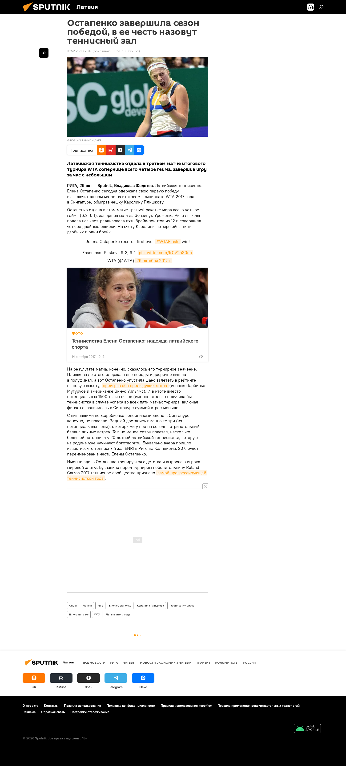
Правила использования (82, 705)
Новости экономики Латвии (166, 662)
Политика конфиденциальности (131, 705)
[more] (201, 356)
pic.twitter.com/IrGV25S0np (165, 252)
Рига (100, 605)
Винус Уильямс (79, 614)
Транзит (203, 662)
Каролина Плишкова (150, 605)
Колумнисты (226, 662)
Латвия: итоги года (118, 614)
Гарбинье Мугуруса (181, 605)
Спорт (73, 605)
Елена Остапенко (120, 605)
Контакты (51, 705)
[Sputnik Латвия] (48, 13)
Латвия (87, 605)
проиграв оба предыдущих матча (135, 385)
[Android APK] (307, 729)
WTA (97, 614)
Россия (249, 662)
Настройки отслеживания (89, 712)
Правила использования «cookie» (186, 705)
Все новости (94, 662)
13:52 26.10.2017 (79, 51)
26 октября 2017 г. (154, 260)
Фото (77, 333)
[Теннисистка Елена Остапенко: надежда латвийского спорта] (137, 298)
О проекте (30, 705)
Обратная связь (53, 712)
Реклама (29, 712)
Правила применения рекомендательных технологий (258, 705)
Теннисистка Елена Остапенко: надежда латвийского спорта (135, 344)
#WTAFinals (168, 241)
